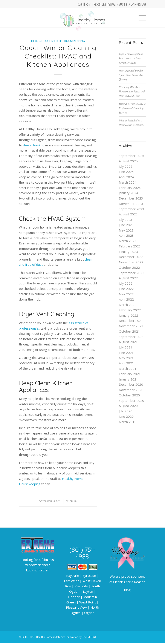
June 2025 (126, 171)
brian (73, 501)
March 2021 (127, 368)
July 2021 (125, 347)
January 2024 (128, 193)
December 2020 (131, 384)
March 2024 (127, 182)
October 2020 (129, 395)
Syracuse (89, 575)
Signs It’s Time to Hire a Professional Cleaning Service (132, 108)
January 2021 (128, 379)
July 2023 (125, 219)
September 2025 (131, 155)
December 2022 (131, 257)
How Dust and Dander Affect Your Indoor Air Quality (131, 75)
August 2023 (128, 214)
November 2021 (131, 326)
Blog (127, 590)
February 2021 (130, 374)
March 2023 (127, 241)
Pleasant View (76, 607)
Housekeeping (74, 41)
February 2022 (130, 310)
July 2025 (125, 166)
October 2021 (129, 331)
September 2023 (131, 209)
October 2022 (129, 267)
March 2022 (127, 304)
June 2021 (126, 352)
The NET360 (89, 636)
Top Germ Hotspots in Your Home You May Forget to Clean (131, 58)
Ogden (89, 613)
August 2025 (128, 161)
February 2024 (130, 188)
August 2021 (128, 342)
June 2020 (126, 416)
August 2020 (128, 406)
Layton (88, 591)
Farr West (71, 581)
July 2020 (125, 411)
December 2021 (131, 320)
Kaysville (72, 575)
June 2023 (126, 225)
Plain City (81, 586)
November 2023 (131, 203)
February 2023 (130, 246)
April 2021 (126, 363)
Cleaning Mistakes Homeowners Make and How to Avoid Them (132, 91)
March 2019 (127, 422)
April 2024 (126, 177)
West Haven (91, 581)
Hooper (74, 597)
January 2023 (128, 251)
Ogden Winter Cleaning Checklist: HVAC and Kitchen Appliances (58, 56)
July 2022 (125, 283)
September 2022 (131, 273)
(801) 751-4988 (131, 4)
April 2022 (126, 299)
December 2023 (131, 198)
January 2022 (128, 315)
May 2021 (126, 358)
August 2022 (128, 278)
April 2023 (126, 235)
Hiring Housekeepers (47, 41)
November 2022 (131, 262)
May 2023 (126, 230)
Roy (68, 586)
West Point (87, 602)
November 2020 (131, 390)
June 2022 (126, 289)
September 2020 (131, 400)
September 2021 (131, 337)
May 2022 (126, 294)
